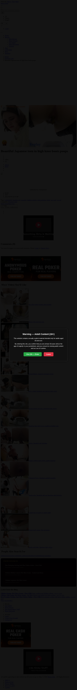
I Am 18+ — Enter (32, 354)
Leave (48, 354)
